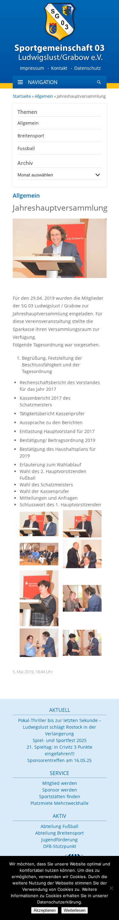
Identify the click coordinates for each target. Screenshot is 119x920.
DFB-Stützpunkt (59, 846)
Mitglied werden (59, 783)
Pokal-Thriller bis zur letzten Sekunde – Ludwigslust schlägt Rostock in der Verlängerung (59, 727)
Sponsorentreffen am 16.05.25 (59, 760)
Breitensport (30, 136)
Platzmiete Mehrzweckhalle (59, 803)
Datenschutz (87, 68)
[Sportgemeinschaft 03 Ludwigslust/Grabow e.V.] (60, 31)
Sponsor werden (59, 790)
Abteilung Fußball (59, 826)
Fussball (26, 148)
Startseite (22, 96)
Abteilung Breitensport (59, 833)
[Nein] (111, 888)
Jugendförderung (59, 840)
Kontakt (59, 68)
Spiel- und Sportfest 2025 (60, 740)
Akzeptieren (45, 910)
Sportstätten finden (59, 796)
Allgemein (44, 96)
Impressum (32, 68)
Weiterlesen (74, 910)
